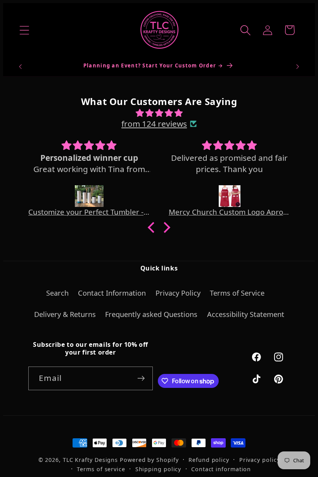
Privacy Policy (178, 293)
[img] (159, 112)
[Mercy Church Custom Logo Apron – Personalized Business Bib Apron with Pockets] (229, 196)
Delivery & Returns (65, 314)
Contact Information (112, 293)
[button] (24, 30)
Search (57, 293)
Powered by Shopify (149, 459)
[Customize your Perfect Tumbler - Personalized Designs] (89, 196)
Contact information (221, 469)
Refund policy (208, 459)
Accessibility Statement (245, 314)
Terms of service (101, 469)
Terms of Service (237, 293)
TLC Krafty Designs (90, 459)
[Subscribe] (141, 378)
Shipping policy (158, 469)
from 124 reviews (154, 123)
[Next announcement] (297, 66)
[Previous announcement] (20, 66)
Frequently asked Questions (151, 314)
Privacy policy (259, 459)
